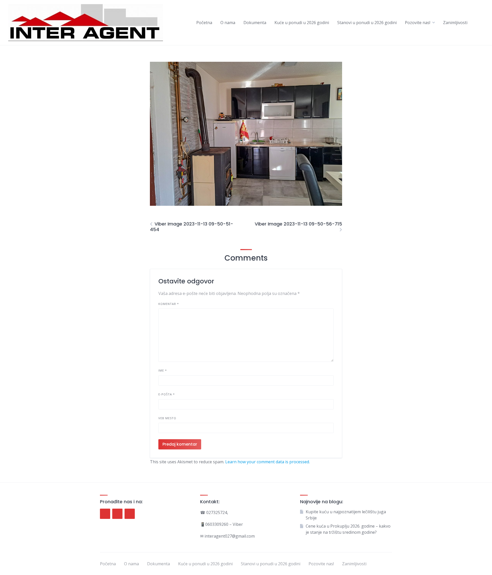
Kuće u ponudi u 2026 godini (301, 22)
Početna (204, 22)
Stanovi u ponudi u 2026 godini (367, 22)
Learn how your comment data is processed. (267, 462)
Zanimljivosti (455, 22)
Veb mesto (167, 418)
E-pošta (166, 394)
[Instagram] (130, 514)
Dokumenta (254, 22)
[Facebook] (105, 514)
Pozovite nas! (417, 22)
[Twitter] (117, 514)
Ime (162, 370)
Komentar (168, 304)
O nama (227, 22)
